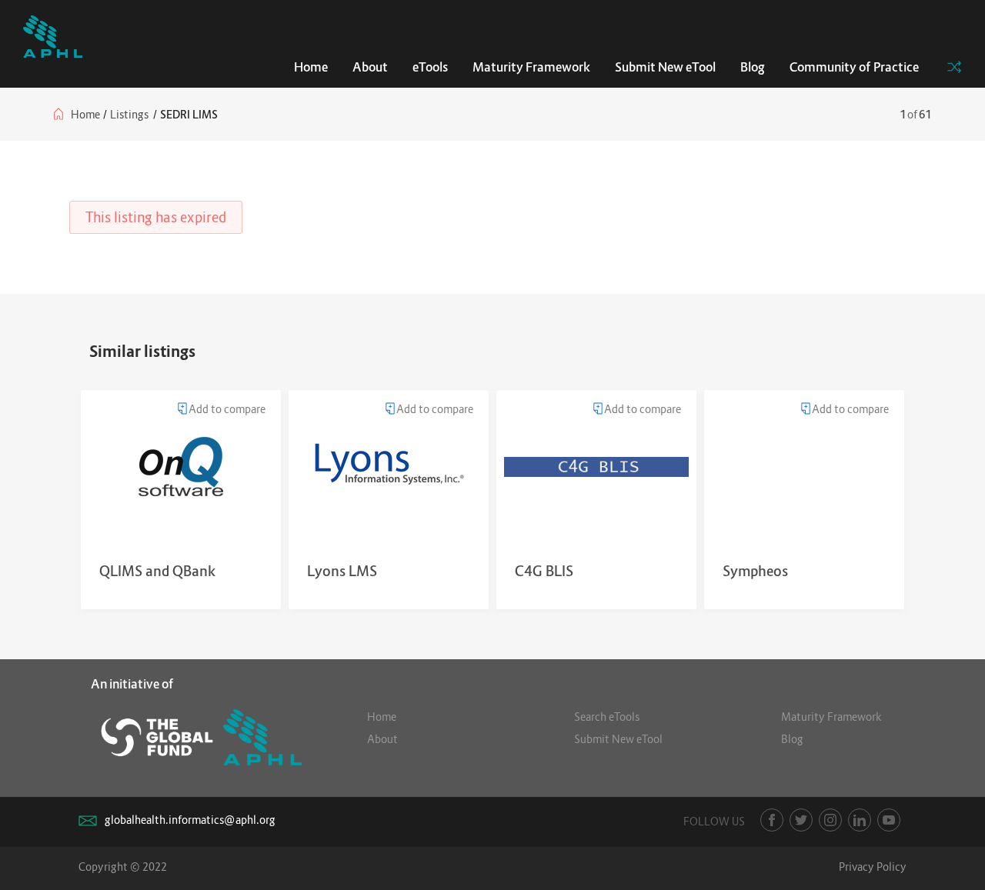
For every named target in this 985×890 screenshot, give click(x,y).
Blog (752, 67)
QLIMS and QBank (157, 571)
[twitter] (801, 820)
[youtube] (888, 820)
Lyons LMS (342, 571)
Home (311, 67)
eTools (430, 67)
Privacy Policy (873, 866)
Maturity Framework (531, 67)
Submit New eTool (665, 67)
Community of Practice (854, 67)
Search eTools (606, 716)
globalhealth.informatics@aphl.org (190, 819)
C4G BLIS (544, 571)
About (370, 67)
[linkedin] (859, 820)
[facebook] (771, 820)
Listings (129, 114)
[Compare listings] (954, 67)
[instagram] (830, 820)
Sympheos (755, 571)
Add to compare (227, 408)
